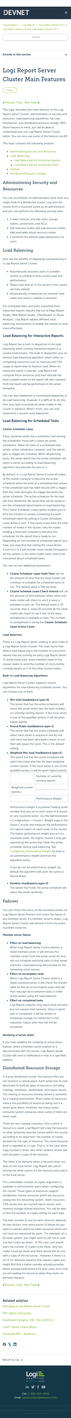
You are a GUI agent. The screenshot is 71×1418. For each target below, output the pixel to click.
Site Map (43, 1413)
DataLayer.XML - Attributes (19, 1334)
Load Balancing (19, 156)
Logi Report (28, 25)
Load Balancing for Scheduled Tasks (36, 164)
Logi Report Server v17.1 (52, 25)
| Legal (68, 1410)
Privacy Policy (31, 1413)
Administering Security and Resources (33, 151)
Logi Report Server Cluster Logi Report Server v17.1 (30, 29)
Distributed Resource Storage (28, 173)
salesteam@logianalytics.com (39, 1397)
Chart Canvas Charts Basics (20, 1327)
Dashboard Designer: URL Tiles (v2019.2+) (28, 1320)
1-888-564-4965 (38, 1393)
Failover (14, 169)
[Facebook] (4, 1344)
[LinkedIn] (15, 1344)
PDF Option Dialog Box (17, 1313)
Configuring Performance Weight (30, 851)
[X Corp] (9, 1344)
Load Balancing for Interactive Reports (37, 160)
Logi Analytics (10, 25)
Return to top (11, 1359)
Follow (10, 90)
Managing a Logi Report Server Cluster (26, 1306)
